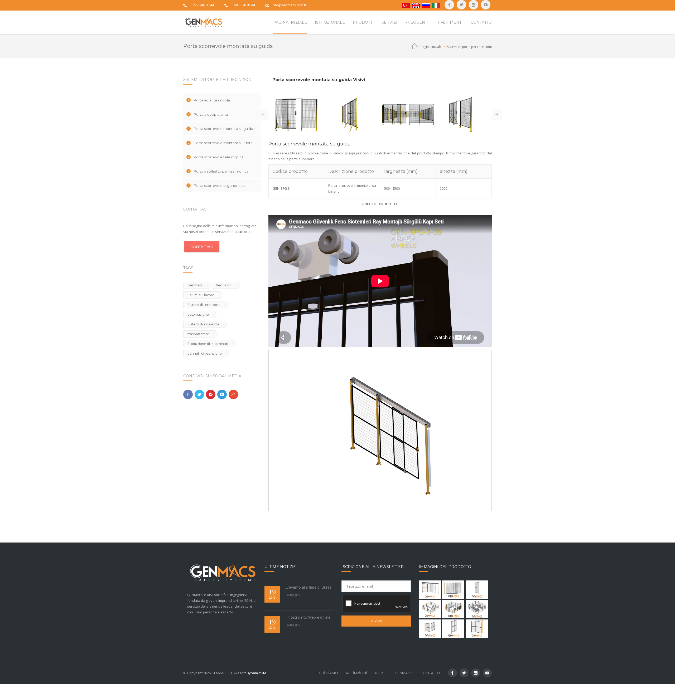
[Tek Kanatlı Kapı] (477, 628)
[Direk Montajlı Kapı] (453, 628)
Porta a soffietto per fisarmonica (221, 171)
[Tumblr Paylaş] (210, 394)
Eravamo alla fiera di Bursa (308, 587)
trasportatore (198, 333)
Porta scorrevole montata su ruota (223, 143)
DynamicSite (256, 673)
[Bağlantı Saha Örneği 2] (453, 609)
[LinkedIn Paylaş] (222, 394)
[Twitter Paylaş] (199, 394)
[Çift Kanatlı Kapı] (430, 628)
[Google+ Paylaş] (233, 394)
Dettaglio (293, 595)
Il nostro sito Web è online (308, 617)
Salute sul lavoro (200, 294)
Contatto (430, 673)
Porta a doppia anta (211, 114)
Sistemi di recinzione (203, 304)
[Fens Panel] (477, 589)
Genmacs (195, 285)
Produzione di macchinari (207, 343)
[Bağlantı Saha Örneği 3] (477, 609)
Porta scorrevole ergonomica (219, 185)
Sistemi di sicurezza (203, 324)
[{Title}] (485, 4)
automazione (198, 314)
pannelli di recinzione (204, 353)
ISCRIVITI (376, 621)
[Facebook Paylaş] (188, 394)
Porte (381, 673)
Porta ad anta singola (212, 100)
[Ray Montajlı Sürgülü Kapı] (430, 589)
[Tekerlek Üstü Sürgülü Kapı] (453, 589)
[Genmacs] (203, 22)
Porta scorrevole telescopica (219, 157)
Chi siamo (328, 673)
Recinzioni (224, 285)
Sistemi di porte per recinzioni (469, 47)
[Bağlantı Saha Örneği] (430, 609)
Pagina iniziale (431, 47)
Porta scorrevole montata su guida (223, 128)
